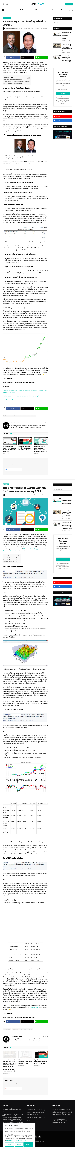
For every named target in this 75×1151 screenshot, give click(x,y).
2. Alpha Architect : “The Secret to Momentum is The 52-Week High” (21, 396)
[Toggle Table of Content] (28, 77)
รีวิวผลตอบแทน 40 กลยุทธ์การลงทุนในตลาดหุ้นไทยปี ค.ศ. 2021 (25, 1061)
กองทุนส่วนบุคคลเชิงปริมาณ (18, 10)
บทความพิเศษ (5, 484)
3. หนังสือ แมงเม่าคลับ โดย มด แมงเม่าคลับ (13, 400)
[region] (19, 1135)
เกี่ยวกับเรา (52, 10)
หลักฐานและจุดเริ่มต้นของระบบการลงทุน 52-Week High (17, 81)
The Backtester (7, 1029)
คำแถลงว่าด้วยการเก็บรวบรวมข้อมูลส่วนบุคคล (16, 1140)
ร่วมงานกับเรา (43, 10)
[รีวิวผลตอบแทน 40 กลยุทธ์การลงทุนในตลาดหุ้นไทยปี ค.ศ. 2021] (25, 1054)
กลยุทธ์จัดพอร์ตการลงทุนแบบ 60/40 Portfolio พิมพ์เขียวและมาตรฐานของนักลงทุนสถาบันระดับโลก (67, 59)
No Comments (38, 494)
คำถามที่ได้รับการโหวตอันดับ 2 (11, 559)
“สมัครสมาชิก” (35, 1007)
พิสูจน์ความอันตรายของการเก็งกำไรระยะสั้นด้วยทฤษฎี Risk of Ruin (24, 448)
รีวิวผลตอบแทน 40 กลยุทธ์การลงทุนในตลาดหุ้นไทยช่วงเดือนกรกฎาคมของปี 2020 (9, 449)
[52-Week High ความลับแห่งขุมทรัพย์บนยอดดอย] (19, 52)
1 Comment (37, 28)
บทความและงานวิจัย (32, 10)
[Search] (72, 10)
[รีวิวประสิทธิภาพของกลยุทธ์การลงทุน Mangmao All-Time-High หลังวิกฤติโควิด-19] (41, 441)
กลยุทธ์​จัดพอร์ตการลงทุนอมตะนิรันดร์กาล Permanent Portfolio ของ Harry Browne (67, 35)
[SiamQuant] (37, 4)
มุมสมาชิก (60, 10)
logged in (13, 464)
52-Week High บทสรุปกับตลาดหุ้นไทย (13, 83)
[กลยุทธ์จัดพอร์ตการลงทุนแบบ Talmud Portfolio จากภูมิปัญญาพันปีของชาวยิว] (57, 46)
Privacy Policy (65, 101)
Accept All (28, 1144)
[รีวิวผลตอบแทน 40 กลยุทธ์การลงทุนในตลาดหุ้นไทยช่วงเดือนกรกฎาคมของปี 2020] (10, 441)
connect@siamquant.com (37, 1121)
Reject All (19, 1144)
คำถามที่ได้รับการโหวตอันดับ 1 (11, 558)
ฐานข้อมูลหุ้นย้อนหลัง (16, 415)
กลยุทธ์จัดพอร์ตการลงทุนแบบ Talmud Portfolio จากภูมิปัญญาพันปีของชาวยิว (67, 47)
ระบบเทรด (33, 415)
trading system (6, 415)
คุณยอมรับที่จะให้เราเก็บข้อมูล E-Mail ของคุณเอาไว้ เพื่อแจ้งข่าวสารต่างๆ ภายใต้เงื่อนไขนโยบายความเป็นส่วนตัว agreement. (63, 100)
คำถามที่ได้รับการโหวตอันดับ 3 (11, 561)
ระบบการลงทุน (26, 415)
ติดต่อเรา (69, 4)
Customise (9, 1144)
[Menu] (3, 10)
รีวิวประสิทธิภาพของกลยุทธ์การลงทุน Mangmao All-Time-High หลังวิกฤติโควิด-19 (40, 449)
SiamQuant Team (10, 28)
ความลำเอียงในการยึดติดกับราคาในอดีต (13, 79)
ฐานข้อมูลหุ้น (15, 1029)
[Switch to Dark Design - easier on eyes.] (70, 10)
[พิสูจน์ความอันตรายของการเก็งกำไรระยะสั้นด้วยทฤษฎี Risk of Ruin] (25, 441)
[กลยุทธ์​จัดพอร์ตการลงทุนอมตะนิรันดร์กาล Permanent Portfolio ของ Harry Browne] (57, 34)
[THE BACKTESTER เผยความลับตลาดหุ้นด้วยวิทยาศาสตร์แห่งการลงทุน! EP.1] (25, 524)
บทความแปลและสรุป (7, 17)
